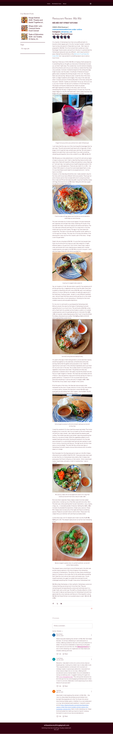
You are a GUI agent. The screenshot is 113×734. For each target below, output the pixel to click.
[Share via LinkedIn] (61, 603)
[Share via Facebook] (53, 603)
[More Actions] (91, 635)
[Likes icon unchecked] (57, 654)
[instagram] (90, 4)
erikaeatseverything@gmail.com (56, 725)
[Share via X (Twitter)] (57, 603)
